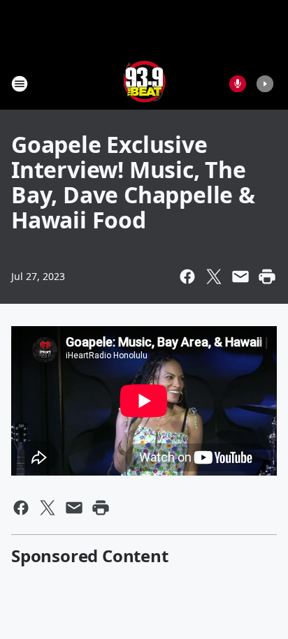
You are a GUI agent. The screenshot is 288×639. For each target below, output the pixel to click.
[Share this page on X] (214, 276)
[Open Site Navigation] (19, 83)
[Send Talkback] (237, 83)
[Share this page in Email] (240, 276)
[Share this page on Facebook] (187, 276)
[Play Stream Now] (265, 83)
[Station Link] (144, 83)
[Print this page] (267, 276)
